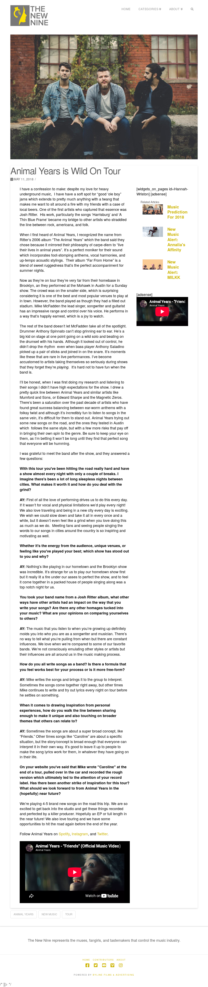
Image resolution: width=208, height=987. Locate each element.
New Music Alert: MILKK (173, 269)
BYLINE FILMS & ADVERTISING (113, 974)
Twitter (102, 833)
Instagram (80, 833)
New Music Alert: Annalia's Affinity (176, 239)
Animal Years (24, 914)
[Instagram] (120, 965)
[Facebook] (87, 965)
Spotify (64, 833)
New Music (49, 914)
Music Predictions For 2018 (178, 212)
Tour (68, 914)
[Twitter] (96, 965)
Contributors (103, 960)
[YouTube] (104, 965)
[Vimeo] (112, 965)
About (121, 960)
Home (86, 960)
